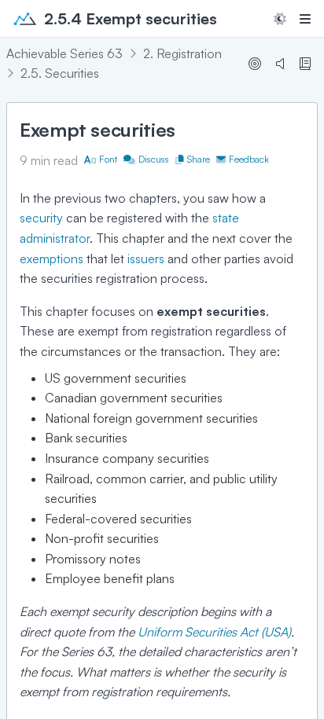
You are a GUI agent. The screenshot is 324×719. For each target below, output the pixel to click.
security (41, 218)
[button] (280, 18)
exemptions (51, 258)
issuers (145, 258)
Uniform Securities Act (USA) (214, 632)
